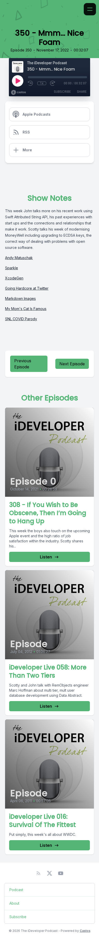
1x (41, 83)
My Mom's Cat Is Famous (25, 308)
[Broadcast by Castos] (18, 92)
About (14, 903)
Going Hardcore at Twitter (26, 288)
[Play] (17, 80)
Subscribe (62, 91)
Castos (85, 931)
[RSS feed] (38, 873)
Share (82, 91)
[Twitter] (49, 873)
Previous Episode (22, 363)
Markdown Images (20, 298)
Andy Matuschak (19, 258)
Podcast (16, 890)
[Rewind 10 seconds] (31, 83)
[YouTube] (60, 873)
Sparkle (11, 268)
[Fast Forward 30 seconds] (53, 83)
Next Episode (72, 363)
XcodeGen (14, 278)
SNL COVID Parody (21, 319)
